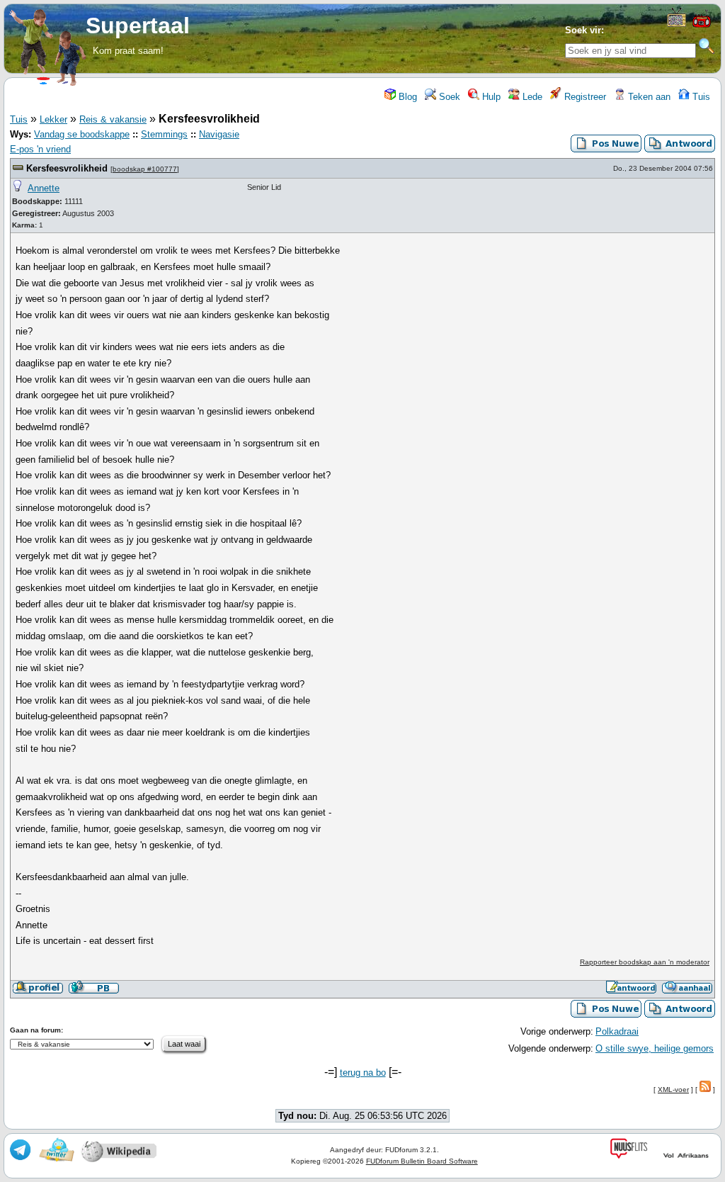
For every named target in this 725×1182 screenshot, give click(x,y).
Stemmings (164, 134)
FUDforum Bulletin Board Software (422, 1161)
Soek (448, 96)
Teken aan (647, 96)
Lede (531, 96)
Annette (43, 188)
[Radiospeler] (701, 26)
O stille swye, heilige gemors (654, 1048)
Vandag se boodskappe (82, 134)
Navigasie (219, 134)
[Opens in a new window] (676, 23)
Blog (406, 96)
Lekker (53, 119)
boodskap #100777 (145, 169)
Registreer (583, 96)
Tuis (700, 96)
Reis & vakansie (113, 119)
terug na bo (363, 1072)
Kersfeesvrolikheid (67, 168)
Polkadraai (617, 1031)
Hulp (490, 96)
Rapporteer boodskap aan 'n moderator (644, 962)
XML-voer (673, 1089)
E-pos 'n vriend (40, 149)
